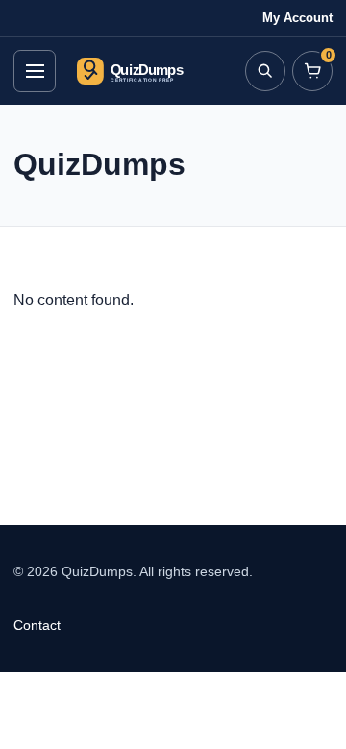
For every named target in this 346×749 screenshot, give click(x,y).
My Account (297, 18)
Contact (37, 625)
